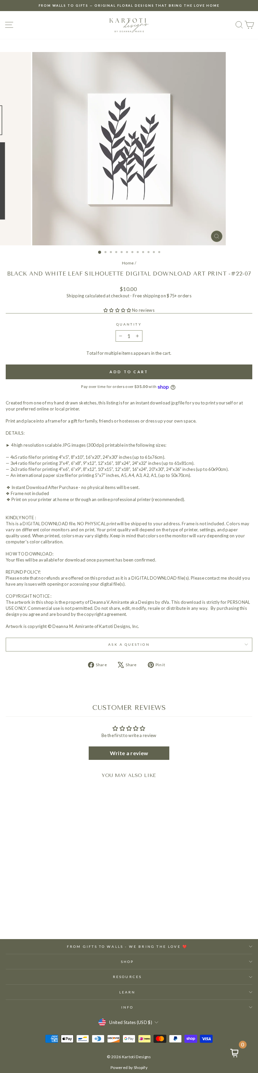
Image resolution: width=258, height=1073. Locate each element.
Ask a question (128, 644)
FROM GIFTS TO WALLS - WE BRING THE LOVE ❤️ (127, 946)
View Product (53, 914)
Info (127, 1007)
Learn (127, 992)
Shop (127, 962)
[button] (117, 310)
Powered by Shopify (129, 1067)
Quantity (129, 324)
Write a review (129, 753)
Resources (127, 977)
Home (128, 262)
